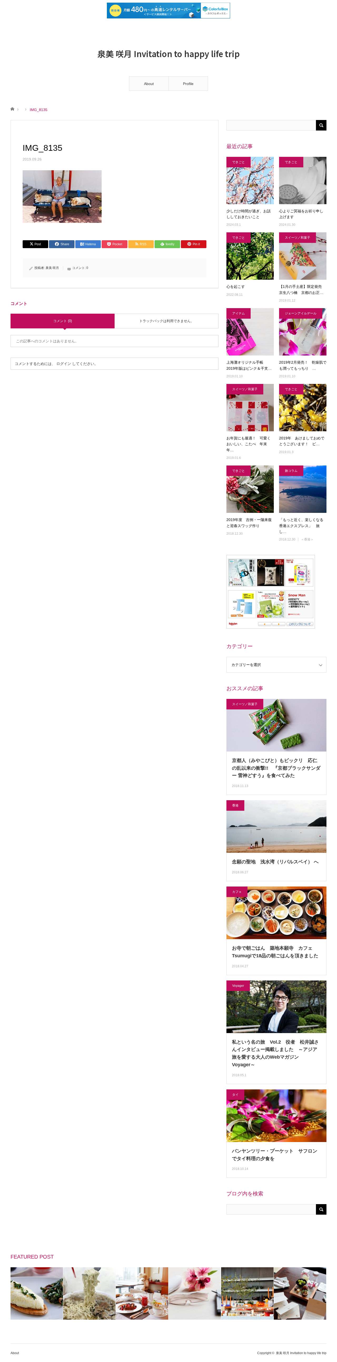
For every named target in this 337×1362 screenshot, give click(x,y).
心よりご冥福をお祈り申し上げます (301, 214)
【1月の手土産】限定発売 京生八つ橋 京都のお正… (302, 289)
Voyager (238, 986)
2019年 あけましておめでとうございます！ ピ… (301, 441)
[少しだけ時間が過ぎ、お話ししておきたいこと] (250, 180)
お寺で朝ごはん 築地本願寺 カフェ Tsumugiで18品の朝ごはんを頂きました (275, 951)
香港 (235, 805)
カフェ (237, 892)
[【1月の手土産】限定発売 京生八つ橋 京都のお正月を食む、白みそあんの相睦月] (302, 256)
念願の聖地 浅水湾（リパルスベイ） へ (276, 861)
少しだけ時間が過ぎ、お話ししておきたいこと (248, 214)
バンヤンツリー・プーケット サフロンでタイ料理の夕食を (274, 1154)
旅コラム (291, 471)
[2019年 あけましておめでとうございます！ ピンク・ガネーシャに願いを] (302, 407)
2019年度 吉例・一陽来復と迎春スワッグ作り (249, 523)
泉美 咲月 (52, 268)
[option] (37, 1293)
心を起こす (235, 286)
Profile (188, 84)
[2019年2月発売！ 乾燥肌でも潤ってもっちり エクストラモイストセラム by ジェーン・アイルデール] (302, 331)
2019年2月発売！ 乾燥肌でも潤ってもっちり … (302, 365)
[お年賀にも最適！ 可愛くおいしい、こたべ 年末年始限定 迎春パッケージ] (250, 407)
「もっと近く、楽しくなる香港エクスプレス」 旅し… (301, 526)
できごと (238, 162)
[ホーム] (12, 109)
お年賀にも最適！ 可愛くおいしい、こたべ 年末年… (248, 444)
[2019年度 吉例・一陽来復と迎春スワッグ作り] (250, 489)
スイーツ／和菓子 (297, 237)
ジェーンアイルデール (300, 313)
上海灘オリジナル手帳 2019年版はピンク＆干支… (249, 365)
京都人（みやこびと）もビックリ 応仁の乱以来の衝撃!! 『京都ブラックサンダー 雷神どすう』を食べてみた (276, 768)
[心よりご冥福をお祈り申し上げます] (302, 180)
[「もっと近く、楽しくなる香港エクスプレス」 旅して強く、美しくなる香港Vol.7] (302, 489)
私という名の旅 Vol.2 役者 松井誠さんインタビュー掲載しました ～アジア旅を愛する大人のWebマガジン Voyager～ (275, 1053)
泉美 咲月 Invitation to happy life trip (168, 53)
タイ (235, 1094)
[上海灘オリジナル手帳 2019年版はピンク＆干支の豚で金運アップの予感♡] (250, 331)
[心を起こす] (250, 256)
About (149, 84)
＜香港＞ (307, 539)
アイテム (238, 313)
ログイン (63, 364)
